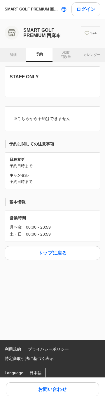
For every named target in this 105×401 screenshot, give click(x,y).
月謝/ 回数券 (66, 54)
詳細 (13, 55)
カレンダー (91, 55)
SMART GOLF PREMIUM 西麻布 (32, 9)
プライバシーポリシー (48, 349)
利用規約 (13, 349)
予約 (39, 54)
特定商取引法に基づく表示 (29, 358)
